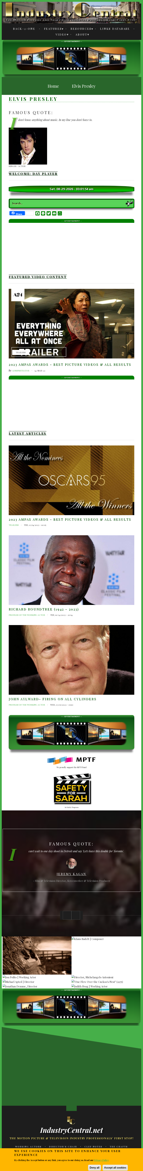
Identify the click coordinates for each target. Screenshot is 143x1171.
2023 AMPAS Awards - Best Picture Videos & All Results (70, 364)
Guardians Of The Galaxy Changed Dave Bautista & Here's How (41, 1099)
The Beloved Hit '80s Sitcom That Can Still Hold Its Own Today (68, 1099)
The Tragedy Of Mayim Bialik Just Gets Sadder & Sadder (94, 1064)
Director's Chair (63, 1146)
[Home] (71, 1120)
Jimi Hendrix (71, 875)
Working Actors (28, 1146)
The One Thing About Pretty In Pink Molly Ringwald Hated (94, 1099)
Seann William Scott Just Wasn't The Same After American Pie (42, 1064)
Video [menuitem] (59, 35)
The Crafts (119, 1146)
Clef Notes (93, 1146)
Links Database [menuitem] (115, 28)
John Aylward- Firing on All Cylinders (52, 699)
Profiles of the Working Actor (27, 615)
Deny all (94, 1167)
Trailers (21, 352)
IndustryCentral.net (71, 1130)
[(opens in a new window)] (72, 761)
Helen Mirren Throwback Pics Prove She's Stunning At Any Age (16, 1064)
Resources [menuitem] (79, 29)
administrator (20, 370)
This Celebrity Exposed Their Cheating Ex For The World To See (120, 1064)
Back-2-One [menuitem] (24, 28)
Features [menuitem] (51, 29)
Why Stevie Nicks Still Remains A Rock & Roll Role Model (15, 1099)
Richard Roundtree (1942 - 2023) (44, 609)
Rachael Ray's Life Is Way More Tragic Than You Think (120, 1099)
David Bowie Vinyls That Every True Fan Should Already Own (68, 1064)
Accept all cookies (115, 1167)
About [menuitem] (79, 35)
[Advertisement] (71, 58)
